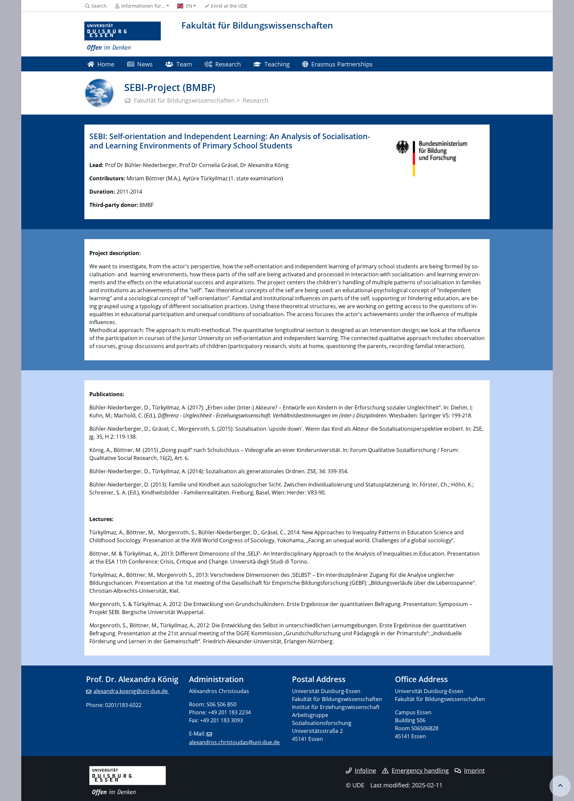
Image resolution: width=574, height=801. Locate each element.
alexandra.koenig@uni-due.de (131, 691)
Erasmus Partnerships (342, 64)
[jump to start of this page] (560, 786)
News (145, 64)
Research (228, 64)
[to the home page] (122, 36)
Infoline (365, 770)
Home (105, 64)
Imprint (474, 770)
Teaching (277, 64)
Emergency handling (420, 770)
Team (184, 64)
